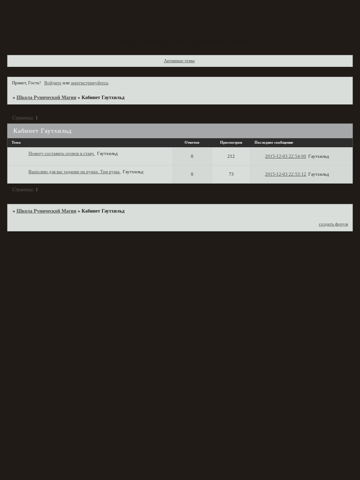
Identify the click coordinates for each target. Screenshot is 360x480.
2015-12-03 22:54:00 (285, 156)
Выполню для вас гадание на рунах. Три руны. (74, 171)
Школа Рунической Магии (46, 97)
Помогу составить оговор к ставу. (61, 153)
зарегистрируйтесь (89, 82)
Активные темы (179, 60)
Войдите (53, 82)
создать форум (333, 224)
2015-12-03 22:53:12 (285, 174)
